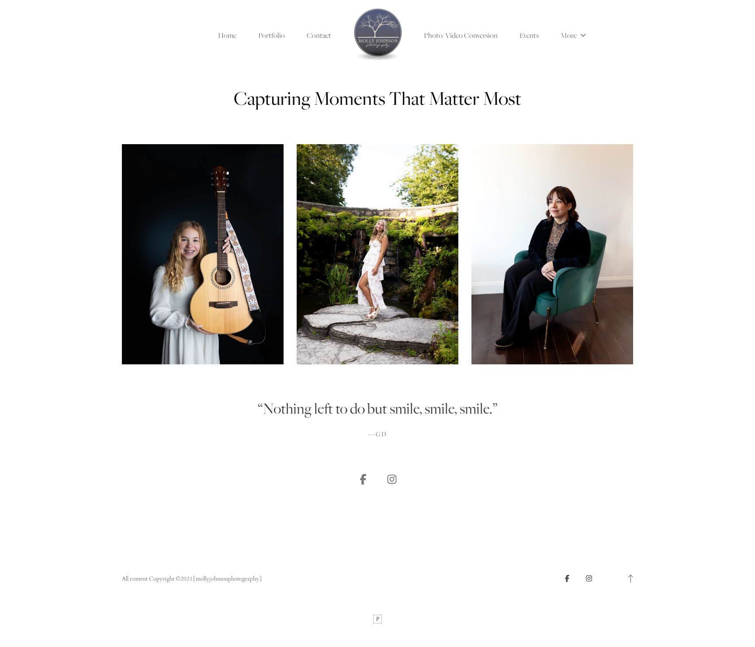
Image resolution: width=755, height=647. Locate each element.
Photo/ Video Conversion (461, 35)
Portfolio (271, 35)
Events (529, 35)
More (569, 35)
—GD (377, 435)
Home (227, 35)
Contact (319, 35)
